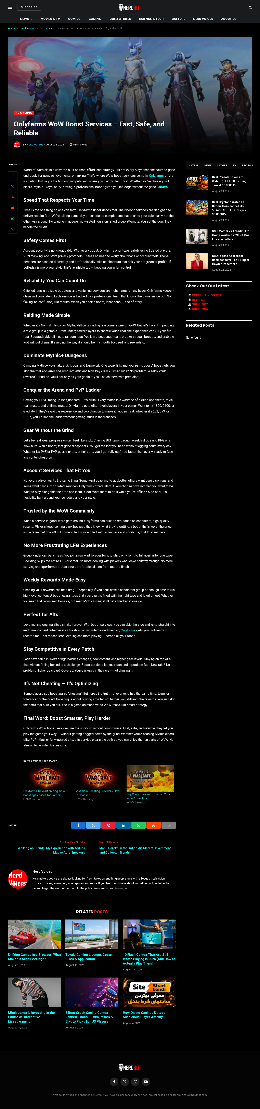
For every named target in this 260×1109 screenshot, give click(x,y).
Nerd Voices (203, 19)
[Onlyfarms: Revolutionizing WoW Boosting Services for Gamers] (47, 777)
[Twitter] (12, 187)
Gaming (95, 19)
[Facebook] (12, 176)
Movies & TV (50, 19)
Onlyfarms (156, 176)
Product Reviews (206, 295)
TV (234, 165)
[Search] (250, 7)
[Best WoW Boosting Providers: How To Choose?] (98, 777)
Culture (178, 19)
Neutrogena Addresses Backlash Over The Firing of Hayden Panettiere (230, 260)
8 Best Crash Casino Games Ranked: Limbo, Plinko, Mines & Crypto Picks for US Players (89, 1017)
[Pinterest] (12, 197)
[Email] (12, 229)
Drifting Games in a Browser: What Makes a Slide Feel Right (34, 957)
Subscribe (29, 7)
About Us (228, 19)
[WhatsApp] (12, 218)
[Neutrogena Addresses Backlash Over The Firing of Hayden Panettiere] (197, 261)
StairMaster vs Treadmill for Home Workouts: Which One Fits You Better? (231, 235)
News (24, 19)
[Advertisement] (130, 80)
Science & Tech (151, 19)
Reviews (247, 165)
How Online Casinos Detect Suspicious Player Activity (144, 1015)
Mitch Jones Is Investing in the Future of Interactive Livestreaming (31, 1017)
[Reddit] (12, 208)
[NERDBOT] (130, 7)
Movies (222, 165)
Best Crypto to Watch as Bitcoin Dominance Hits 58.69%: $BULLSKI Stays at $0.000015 (230, 208)
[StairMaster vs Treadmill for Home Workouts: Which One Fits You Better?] (197, 236)
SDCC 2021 (200, 304)
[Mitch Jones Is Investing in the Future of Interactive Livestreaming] (34, 992)
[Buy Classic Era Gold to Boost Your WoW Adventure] (150, 778)
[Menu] (10, 7)
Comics (74, 19)
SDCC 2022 (200, 309)
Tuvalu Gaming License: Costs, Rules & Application (89, 957)
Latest (194, 165)
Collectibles (120, 19)
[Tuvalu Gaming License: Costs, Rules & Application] (91, 934)
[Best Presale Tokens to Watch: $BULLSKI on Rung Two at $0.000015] (197, 182)
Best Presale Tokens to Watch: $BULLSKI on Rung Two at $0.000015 (229, 181)
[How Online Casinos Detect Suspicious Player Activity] (149, 992)
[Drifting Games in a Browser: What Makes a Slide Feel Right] (34, 934)
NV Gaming (23, 113)
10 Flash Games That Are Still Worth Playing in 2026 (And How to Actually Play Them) (149, 959)
